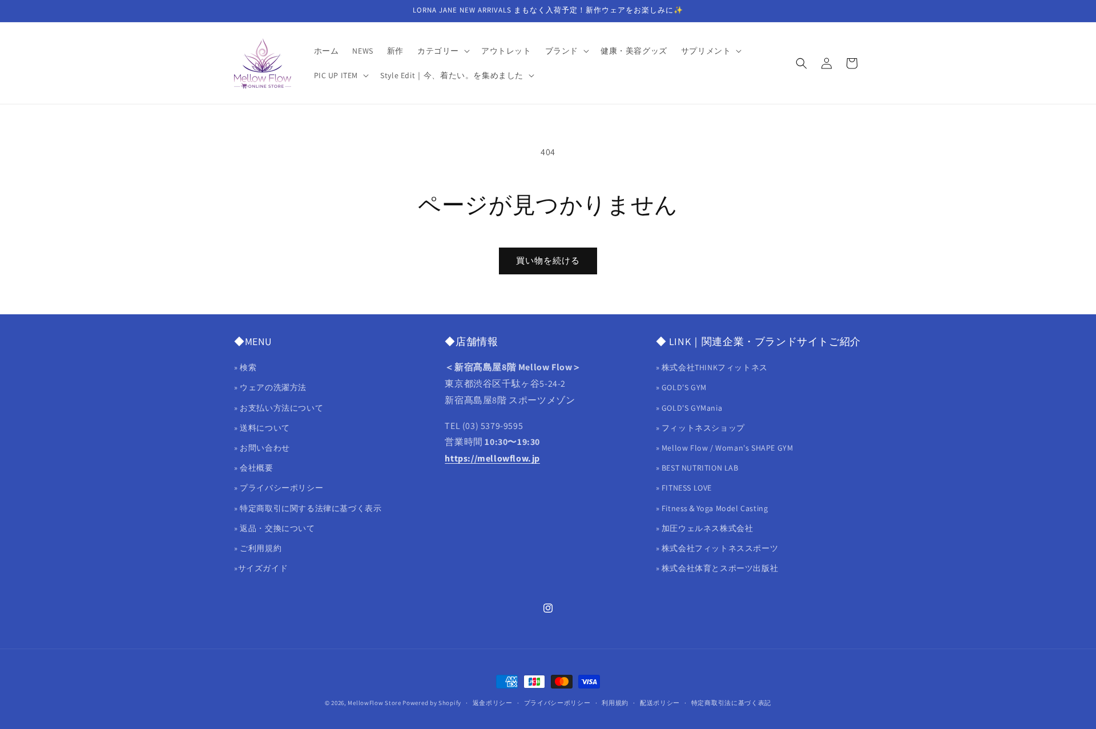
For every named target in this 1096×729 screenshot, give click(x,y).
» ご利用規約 (257, 548)
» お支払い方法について (278, 408)
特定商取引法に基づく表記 (731, 702)
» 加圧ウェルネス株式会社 (705, 528)
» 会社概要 (253, 468)
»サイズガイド (261, 568)
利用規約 (615, 702)
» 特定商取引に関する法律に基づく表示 (307, 508)
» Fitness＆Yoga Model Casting (712, 508)
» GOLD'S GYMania (689, 408)
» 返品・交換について (274, 528)
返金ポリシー (493, 702)
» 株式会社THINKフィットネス (712, 368)
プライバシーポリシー (557, 702)
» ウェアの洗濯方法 (270, 388)
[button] (442, 51)
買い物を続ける (548, 260)
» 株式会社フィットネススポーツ (717, 548)
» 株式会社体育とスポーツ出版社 (717, 568)
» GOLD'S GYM (681, 388)
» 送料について (262, 428)
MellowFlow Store (374, 703)
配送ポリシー (660, 702)
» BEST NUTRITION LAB (697, 468)
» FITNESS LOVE (684, 488)
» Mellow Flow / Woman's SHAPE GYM (724, 448)
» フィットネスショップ (700, 428)
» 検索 (245, 368)
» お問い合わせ (262, 448)
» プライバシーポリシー (278, 488)
